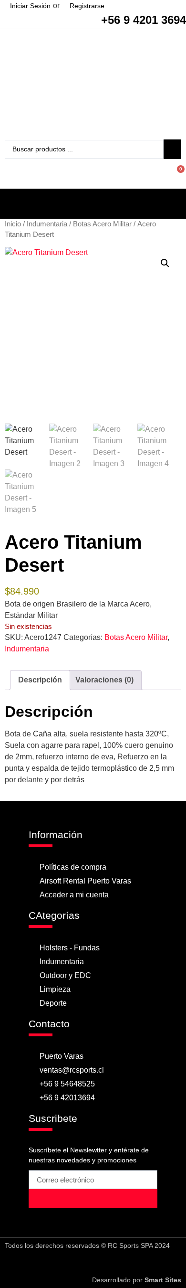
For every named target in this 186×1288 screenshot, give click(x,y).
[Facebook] (84, 1262)
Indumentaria (47, 224)
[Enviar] (93, 1198)
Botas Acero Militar (102, 224)
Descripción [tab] (40, 680)
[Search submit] (172, 149)
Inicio (13, 224)
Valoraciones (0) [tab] (104, 680)
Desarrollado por (136, 1280)
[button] (93, 201)
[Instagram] (102, 1262)
